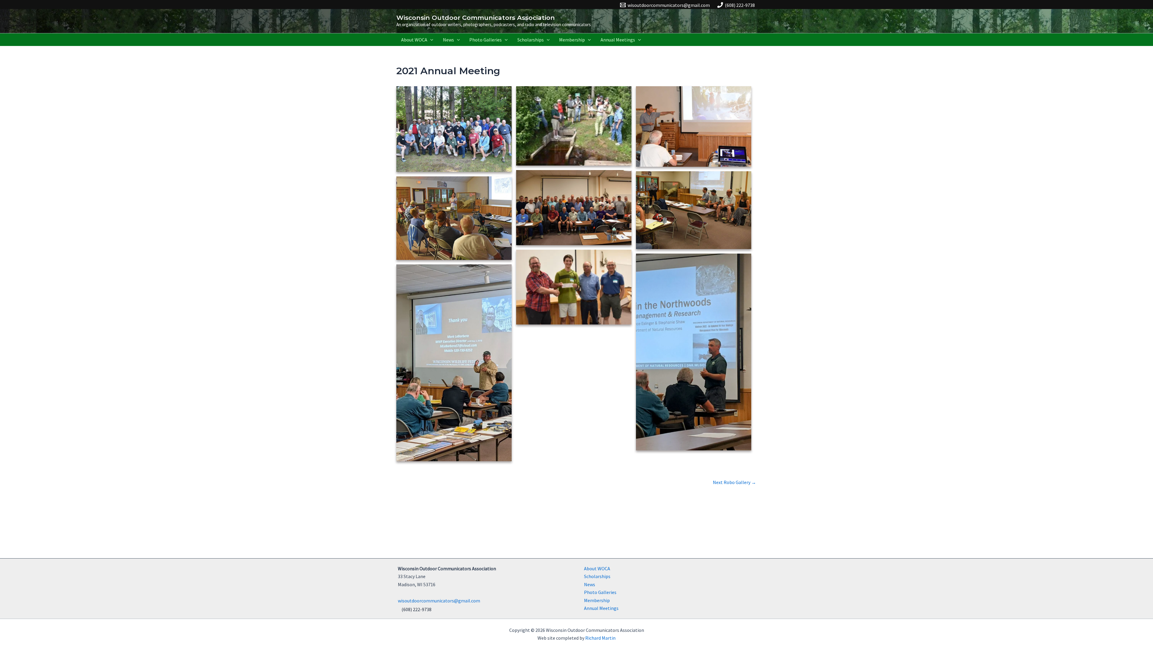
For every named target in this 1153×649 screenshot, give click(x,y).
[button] (430, 39)
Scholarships (530, 40)
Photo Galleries (485, 40)
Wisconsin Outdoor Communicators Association (475, 17)
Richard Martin (600, 638)
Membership (572, 40)
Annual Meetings (618, 40)
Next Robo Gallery (734, 482)
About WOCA (414, 40)
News (448, 40)
